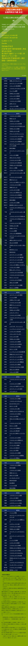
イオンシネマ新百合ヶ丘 (16, 192)
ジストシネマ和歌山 (15, 458)
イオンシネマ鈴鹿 (14, 372)
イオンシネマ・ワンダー (15, 334)
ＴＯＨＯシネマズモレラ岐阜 (17, 367)
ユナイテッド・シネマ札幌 (16, 83)
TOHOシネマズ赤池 (14, 339)
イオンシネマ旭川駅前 (15, 86)
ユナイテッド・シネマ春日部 (16, 257)
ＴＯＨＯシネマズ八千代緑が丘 (17, 216)
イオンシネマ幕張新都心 (16, 233)
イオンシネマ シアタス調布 (16, 170)
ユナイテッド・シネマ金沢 (16, 389)
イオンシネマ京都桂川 (15, 428)
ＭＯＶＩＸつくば (14, 277)
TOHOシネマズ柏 (14, 226)
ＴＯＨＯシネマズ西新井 (16, 141)
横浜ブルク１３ (13, 180)
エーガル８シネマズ (15, 478)
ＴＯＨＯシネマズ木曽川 (16, 344)
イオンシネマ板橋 (14, 155)
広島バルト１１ (13, 473)
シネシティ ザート (14, 312)
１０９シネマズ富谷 (15, 98)
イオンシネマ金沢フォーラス (17, 386)
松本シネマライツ (14, 307)
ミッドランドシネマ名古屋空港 (17, 352)
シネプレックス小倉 (15, 524)
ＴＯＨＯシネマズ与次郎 (16, 567)
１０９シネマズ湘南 (15, 202)
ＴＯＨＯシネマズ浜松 (15, 315)
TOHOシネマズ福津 (14, 529)
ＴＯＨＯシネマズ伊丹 (15, 437)
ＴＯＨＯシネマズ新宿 (15, 116)
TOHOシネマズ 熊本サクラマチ (17, 548)
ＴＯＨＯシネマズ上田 (15, 302)
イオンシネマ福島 (14, 106)
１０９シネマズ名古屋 (15, 331)
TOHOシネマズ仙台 (14, 93)
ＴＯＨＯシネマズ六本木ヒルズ (17, 126)
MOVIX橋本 (12, 200)
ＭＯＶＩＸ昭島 (13, 168)
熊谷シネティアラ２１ (15, 270)
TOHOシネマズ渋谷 (14, 121)
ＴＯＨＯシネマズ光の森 (16, 555)
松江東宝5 (12, 483)
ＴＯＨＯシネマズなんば (16, 401)
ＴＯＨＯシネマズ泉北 (15, 414)
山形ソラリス (13, 103)
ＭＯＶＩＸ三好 (13, 349)
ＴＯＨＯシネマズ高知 (15, 505)
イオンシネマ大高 (14, 336)
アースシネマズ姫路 (15, 445)
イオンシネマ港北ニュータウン (17, 182)
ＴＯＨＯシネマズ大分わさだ (17, 562)
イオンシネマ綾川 (14, 498)
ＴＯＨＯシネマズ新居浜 (16, 500)
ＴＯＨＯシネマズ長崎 (15, 545)
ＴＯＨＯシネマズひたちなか (17, 275)
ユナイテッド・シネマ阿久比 (16, 359)
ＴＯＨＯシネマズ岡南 (15, 465)
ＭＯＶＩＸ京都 (13, 426)
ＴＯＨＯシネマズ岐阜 (15, 364)
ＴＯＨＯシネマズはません (16, 553)
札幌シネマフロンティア (16, 81)
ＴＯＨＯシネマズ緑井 (15, 470)
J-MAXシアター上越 (15, 300)
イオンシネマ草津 (14, 450)
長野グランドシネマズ (15, 305)
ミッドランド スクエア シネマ (17, 329)
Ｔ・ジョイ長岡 (13, 297)
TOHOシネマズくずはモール (17, 411)
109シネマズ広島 (14, 475)
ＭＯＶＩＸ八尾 (13, 406)
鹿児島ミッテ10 (14, 570)
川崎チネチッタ (13, 187)
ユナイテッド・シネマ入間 (16, 260)
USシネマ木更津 (14, 243)
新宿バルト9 (13, 118)
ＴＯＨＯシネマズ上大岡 (16, 177)
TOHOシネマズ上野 (14, 131)
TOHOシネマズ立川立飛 (16, 165)
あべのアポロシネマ (15, 403)
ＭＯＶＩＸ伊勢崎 (14, 287)
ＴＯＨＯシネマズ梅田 (15, 398)
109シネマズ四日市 (14, 369)
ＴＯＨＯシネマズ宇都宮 (16, 280)
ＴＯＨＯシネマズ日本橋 (16, 123)
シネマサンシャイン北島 (16, 495)
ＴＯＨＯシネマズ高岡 (15, 383)
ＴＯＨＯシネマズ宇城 (15, 550)
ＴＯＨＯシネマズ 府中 (15, 160)
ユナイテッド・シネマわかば (16, 262)
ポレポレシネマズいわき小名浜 (17, 108)
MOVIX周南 (12, 488)
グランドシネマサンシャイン (17, 134)
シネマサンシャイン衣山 (16, 503)
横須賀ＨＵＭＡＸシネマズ (16, 205)
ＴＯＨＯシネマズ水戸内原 (16, 272)
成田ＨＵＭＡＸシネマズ (16, 240)
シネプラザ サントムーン (16, 326)
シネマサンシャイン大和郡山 (17, 455)
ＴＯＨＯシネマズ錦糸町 (16, 139)
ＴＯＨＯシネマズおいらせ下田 (17, 88)
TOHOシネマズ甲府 (14, 310)
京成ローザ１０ (13, 228)
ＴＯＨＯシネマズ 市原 (15, 223)
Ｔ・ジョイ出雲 (13, 485)
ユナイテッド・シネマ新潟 (16, 295)
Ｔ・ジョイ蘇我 (13, 231)
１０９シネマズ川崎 (15, 190)
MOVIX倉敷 (12, 468)
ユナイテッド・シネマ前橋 (16, 285)
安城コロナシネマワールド (16, 354)
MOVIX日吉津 (13, 480)
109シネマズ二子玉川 (15, 157)
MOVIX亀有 (12, 148)
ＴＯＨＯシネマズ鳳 (15, 408)
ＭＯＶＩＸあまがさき (15, 443)
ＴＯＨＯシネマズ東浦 (15, 341)
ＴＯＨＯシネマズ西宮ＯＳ (16, 440)
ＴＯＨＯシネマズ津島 (15, 346)
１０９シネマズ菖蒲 (15, 267)
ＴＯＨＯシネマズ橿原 (15, 453)
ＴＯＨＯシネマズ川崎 (15, 185)
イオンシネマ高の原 (15, 431)
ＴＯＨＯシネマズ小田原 (16, 197)
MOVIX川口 (12, 252)
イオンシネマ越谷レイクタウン (17, 265)
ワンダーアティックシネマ (16, 565)
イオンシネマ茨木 (14, 416)
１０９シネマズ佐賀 (15, 543)
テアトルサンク (13, 391)
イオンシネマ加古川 (15, 448)
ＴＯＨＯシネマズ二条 (15, 423)
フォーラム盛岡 (13, 91)
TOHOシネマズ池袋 (14, 128)
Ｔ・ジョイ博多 (13, 513)
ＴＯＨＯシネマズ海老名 (16, 195)
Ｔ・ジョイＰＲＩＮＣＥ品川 (16, 136)
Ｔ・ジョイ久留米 (14, 540)
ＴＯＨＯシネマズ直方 (15, 526)
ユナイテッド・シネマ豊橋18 (17, 362)
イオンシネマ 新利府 (15, 96)
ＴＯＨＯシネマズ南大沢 (16, 162)
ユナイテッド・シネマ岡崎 (16, 357)
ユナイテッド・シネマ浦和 (16, 254)
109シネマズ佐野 (14, 282)
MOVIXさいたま (14, 249)
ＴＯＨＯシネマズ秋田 (15, 101)
